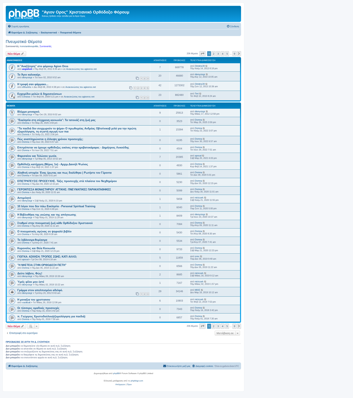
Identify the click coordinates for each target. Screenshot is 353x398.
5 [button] (227, 53)
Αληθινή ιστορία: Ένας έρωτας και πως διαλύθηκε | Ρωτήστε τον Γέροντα (64, 172)
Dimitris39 (200, 66)
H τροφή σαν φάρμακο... (32, 84)
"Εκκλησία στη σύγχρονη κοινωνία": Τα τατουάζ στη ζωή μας (56, 120)
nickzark (199, 197)
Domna (25, 123)
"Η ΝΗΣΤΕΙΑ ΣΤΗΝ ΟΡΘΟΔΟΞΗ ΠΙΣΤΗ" (41, 265)
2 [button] (213, 53)
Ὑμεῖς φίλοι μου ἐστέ (30, 281)
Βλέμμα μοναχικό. (28, 111)
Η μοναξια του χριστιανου (33, 299)
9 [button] (234, 53)
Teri (197, 93)
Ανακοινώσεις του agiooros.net (81, 69)
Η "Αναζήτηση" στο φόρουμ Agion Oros (42, 66)
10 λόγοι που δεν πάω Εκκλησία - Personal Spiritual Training (56, 206)
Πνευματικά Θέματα (24, 41)
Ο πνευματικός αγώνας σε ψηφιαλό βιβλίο (44, 231)
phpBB (116, 373)
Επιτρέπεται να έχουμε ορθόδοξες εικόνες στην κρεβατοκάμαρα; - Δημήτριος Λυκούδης (73, 147)
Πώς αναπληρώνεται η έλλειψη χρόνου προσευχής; (50, 139)
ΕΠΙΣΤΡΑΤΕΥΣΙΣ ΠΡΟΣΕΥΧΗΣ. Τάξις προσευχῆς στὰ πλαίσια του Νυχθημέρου (67, 181)
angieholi (27, 69)
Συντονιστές (45, 46)
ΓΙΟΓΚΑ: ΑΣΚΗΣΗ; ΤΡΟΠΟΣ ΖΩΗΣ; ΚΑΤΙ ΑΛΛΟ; (47, 256)
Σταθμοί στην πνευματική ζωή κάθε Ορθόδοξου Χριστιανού (55, 223)
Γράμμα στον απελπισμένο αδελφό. (40, 290)
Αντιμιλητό (24, 197)
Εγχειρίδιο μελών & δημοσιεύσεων (39, 93)
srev (197, 256)
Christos (26, 96)
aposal (198, 155)
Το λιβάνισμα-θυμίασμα (32, 239)
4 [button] (222, 53)
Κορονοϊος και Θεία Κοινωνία (36, 248)
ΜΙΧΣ (197, 290)
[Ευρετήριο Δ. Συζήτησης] (24, 13)
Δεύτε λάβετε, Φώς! (29, 273)
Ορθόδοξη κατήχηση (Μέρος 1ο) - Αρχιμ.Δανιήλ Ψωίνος (52, 164)
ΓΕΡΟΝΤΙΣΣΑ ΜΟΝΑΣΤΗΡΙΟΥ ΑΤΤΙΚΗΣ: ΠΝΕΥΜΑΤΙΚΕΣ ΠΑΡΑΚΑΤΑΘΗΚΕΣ (64, 189)
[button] (202, 53)
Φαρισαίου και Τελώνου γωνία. (37, 155)
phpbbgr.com (137, 381)
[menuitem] (18, 26)
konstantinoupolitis (29, 46)
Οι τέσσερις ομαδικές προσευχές (38, 308)
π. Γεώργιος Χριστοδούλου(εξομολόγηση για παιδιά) (51, 316)
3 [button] (218, 53)
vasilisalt (26, 302)
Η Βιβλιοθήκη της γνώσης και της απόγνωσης (46, 214)
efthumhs (26, 87)
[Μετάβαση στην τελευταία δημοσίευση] (206, 66)
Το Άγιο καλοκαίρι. (29, 74)
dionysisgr (27, 77)
